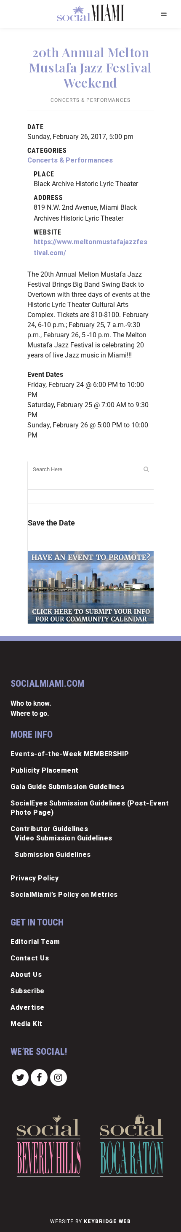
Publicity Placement (45, 770)
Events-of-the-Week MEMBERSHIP (70, 754)
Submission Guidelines (53, 855)
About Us (26, 975)
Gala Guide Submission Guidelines (67, 787)
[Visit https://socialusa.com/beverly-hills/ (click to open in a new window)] (48, 1146)
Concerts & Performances (90, 100)
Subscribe (28, 991)
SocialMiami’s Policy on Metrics (64, 895)
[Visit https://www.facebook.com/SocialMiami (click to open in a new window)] (39, 1077)
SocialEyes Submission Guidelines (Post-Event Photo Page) (90, 807)
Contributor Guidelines (49, 829)
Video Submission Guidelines (63, 838)
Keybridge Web (107, 1221)
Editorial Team (35, 942)
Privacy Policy (35, 878)
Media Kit (27, 1024)
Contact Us (30, 958)
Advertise (28, 1007)
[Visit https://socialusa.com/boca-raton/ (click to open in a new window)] (132, 1146)
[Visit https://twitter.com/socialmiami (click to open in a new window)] (20, 1077)
